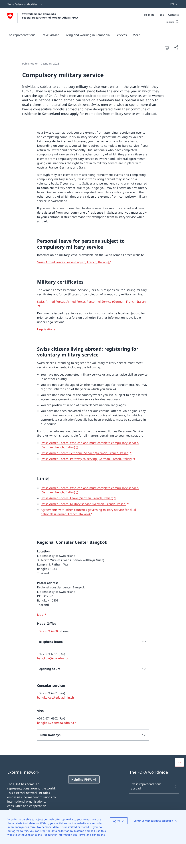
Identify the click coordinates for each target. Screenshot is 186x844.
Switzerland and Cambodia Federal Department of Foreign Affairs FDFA (50, 15)
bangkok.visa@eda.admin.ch (56, 723)
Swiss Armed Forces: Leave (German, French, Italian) (77, 498)
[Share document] (176, 47)
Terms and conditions (91, 834)
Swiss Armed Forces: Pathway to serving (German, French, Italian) (86, 459)
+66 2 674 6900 (47, 631)
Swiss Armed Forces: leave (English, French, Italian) (72, 262)
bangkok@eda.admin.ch (53, 658)
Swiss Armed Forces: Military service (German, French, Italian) (83, 504)
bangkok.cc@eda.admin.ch (55, 697)
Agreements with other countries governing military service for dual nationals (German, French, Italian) (88, 512)
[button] (21, 35)
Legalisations (46, 329)
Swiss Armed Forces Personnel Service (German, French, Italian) (85, 453)
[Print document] (166, 47)
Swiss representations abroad (146, 786)
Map (40, 615)
